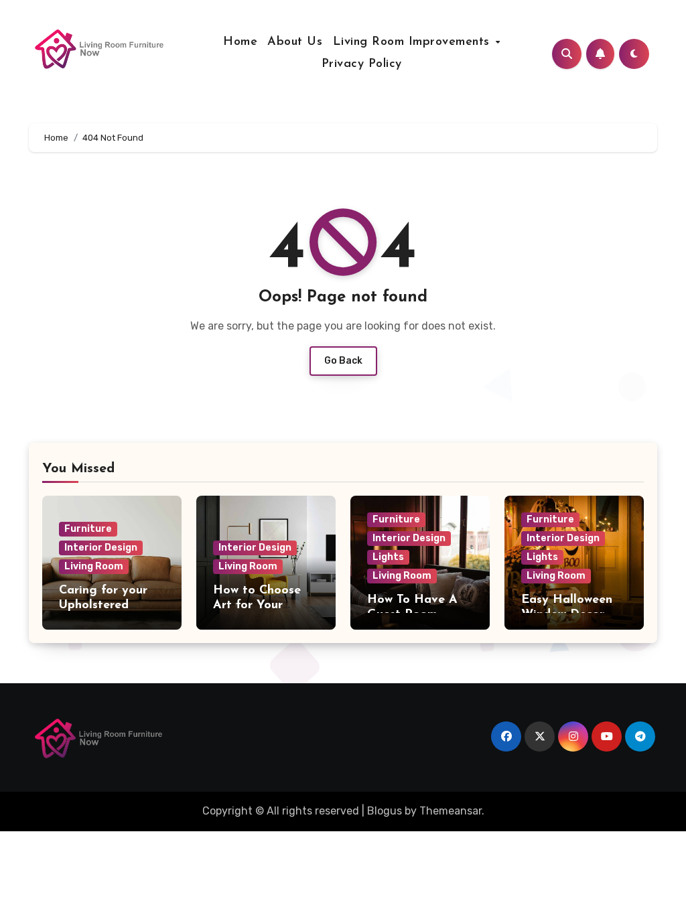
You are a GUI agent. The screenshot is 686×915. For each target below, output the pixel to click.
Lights (388, 557)
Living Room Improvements (413, 42)
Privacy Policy (362, 64)
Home (240, 42)
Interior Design (100, 547)
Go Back (343, 360)
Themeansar (450, 810)
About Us (294, 42)
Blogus (384, 810)
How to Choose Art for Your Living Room (257, 605)
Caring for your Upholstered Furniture (103, 605)
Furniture (88, 529)
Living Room (93, 566)
